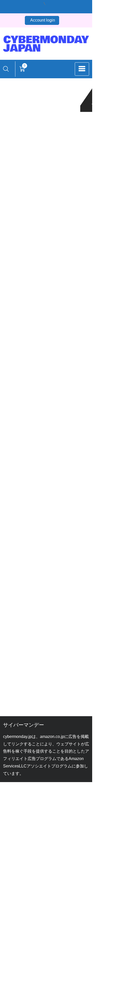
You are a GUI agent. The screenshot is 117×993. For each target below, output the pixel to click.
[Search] (6, 69)
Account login (42, 20)
